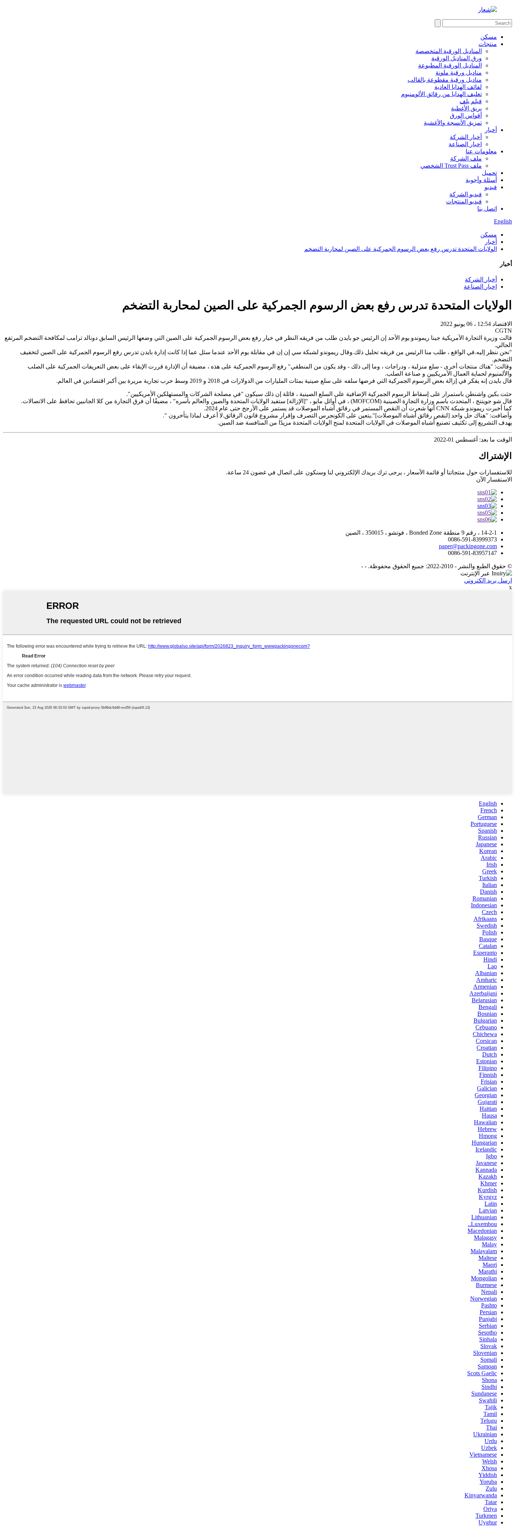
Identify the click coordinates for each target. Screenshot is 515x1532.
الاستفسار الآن (494, 479)
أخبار (491, 130)
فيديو (490, 187)
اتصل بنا (487, 208)
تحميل (489, 173)
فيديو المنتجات (464, 201)
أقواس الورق (466, 115)
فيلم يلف (471, 101)
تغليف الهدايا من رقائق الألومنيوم (441, 94)
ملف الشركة (466, 158)
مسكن (488, 37)
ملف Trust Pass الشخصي (451, 165)
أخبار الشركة (466, 137)
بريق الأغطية (466, 108)
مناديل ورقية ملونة (458, 72)
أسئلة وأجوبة (481, 180)
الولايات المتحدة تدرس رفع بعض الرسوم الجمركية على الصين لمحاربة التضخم (400, 249)
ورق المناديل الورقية (456, 58)
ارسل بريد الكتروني (488, 580)
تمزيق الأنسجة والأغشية (453, 122)
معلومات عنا (481, 151)
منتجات (487, 44)
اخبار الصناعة (465, 144)
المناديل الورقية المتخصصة (448, 51)
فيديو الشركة (465, 194)
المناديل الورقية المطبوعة (450, 65)
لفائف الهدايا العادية (458, 87)
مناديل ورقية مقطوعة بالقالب (445, 79)
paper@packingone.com (468, 546)
